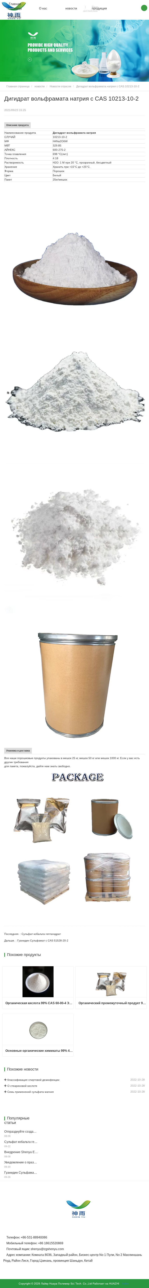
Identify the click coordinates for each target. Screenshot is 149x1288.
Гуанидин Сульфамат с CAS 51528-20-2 (21, 1172)
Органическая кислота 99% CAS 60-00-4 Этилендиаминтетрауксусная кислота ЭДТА (39, 1003)
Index (125, 1283)
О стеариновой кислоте (22, 1085)
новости (71, 8)
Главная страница (15, 6)
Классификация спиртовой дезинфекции (33, 1079)
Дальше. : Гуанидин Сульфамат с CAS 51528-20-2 (36, 940)
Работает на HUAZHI (106, 1283)
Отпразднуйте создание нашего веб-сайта (21, 1131)
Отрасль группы (15, 19)
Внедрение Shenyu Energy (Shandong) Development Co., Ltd (21, 1152)
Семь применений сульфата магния (30, 1091)
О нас (43, 8)
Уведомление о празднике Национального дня (21, 1162)
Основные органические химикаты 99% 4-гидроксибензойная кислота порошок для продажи (39, 1050)
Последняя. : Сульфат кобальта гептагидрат (32, 933)
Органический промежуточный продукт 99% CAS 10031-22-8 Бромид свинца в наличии (112, 1003)
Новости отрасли (60, 86)
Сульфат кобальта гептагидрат (21, 1141)
